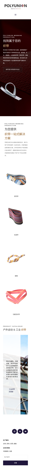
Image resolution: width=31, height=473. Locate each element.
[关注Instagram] (14, 431)
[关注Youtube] (25, 431)
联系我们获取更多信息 (13, 69)
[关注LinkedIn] (20, 431)
